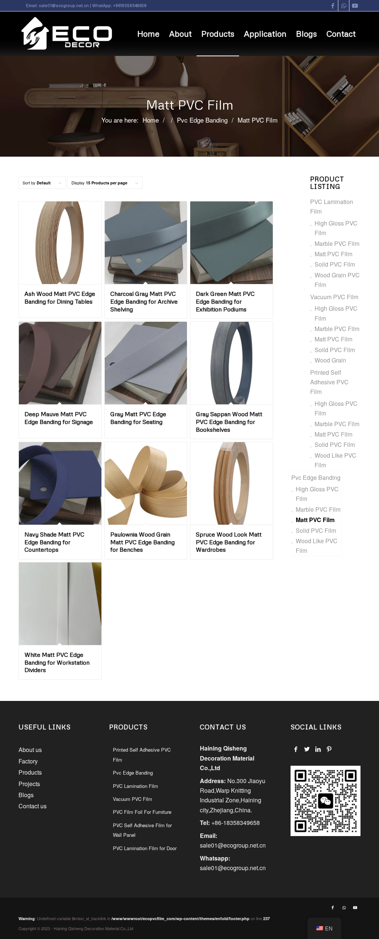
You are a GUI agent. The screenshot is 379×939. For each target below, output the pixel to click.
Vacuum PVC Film (334, 297)
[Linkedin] (318, 749)
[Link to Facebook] (332, 5)
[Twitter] (307, 749)
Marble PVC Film (337, 243)
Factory (28, 761)
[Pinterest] (329, 749)
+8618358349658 (130, 5)
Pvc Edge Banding (316, 477)
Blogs (26, 795)
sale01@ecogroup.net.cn (64, 5)
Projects (29, 783)
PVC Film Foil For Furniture (142, 811)
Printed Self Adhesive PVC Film (329, 382)
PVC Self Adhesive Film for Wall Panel (142, 830)
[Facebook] (296, 749)
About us (30, 749)
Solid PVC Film (335, 444)
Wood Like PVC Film (335, 460)
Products (30, 772)
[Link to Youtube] (354, 5)
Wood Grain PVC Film (337, 280)
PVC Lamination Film (331, 206)
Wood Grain (330, 360)
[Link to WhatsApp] (343, 5)
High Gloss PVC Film (336, 228)
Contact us (33, 806)
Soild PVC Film (335, 264)
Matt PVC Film (333, 254)
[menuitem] (148, 33)
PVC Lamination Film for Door (145, 848)
